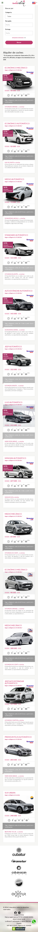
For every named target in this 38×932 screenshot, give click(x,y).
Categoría (8, 12)
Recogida (8, 21)
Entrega (7, 29)
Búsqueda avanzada (18, 37)
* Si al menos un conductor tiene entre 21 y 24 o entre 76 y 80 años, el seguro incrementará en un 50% (19, 57)
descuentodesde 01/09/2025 (7, 78)
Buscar (19, 42)
